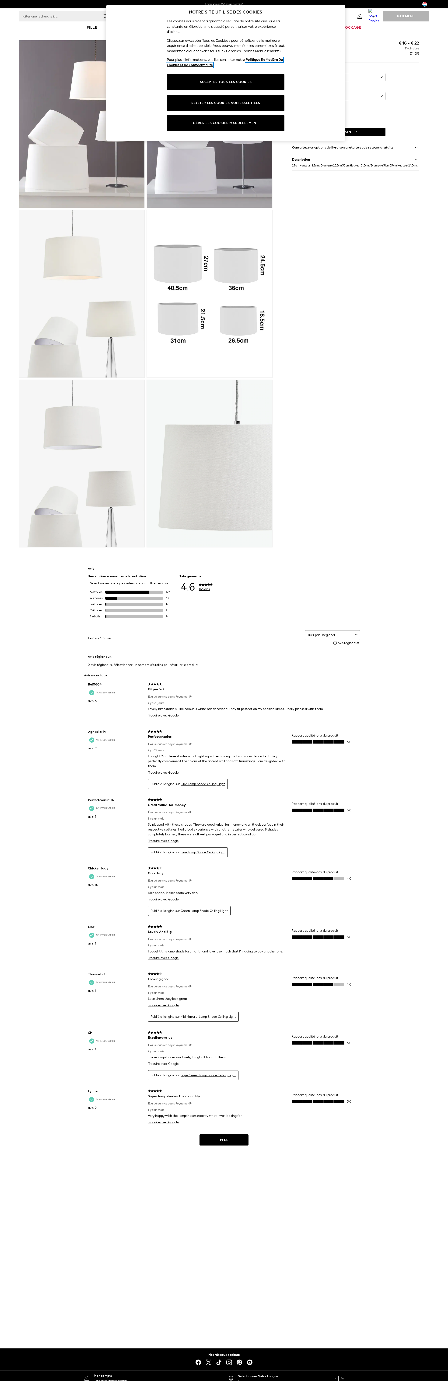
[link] (360, 16)
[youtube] (250, 1362)
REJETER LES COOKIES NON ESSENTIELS (225, 103)
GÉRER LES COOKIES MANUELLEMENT (225, 123)
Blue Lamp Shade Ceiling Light (203, 784)
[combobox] (337, 635)
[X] (208, 1362)
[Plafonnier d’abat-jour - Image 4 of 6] (209, 293)
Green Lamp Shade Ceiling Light (204, 911)
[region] (225, 73)
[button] (355, 159)
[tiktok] (219, 1362)
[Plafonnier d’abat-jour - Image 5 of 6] (81, 463)
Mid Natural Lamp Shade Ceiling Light (208, 1017)
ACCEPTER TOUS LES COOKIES (226, 82)
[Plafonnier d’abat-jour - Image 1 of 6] (81, 124)
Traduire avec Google (163, 715)
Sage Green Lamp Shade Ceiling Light (208, 1075)
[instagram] (229, 1362)
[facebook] (198, 1362)
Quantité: (299, 106)
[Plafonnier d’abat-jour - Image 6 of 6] (209, 463)
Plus (224, 1140)
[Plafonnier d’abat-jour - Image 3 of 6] (81, 293)
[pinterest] (239, 1362)
